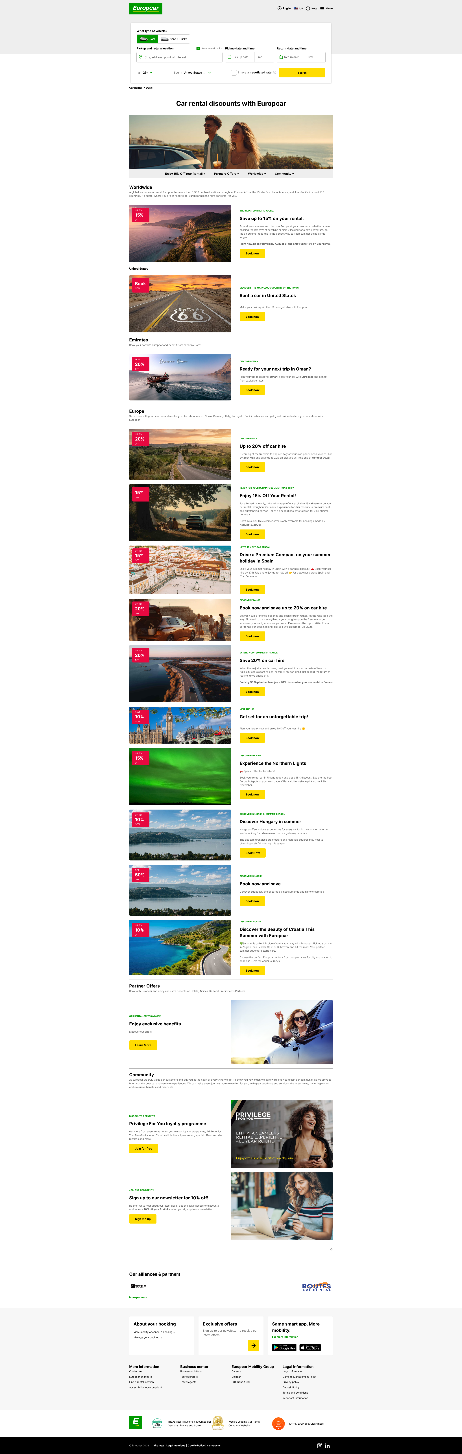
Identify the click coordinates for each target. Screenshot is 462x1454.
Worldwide (256, 173)
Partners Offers (225, 173)
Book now (252, 253)
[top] (331, 1250)
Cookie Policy (196, 1445)
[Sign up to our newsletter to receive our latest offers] (253, 1345)
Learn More (143, 1045)
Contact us (214, 1445)
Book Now (252, 853)
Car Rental (135, 87)
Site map (158, 1445)
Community (283, 173)
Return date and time (292, 48)
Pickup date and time (240, 48)
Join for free (143, 1148)
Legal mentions (175, 1445)
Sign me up (143, 1219)
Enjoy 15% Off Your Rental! (184, 173)
